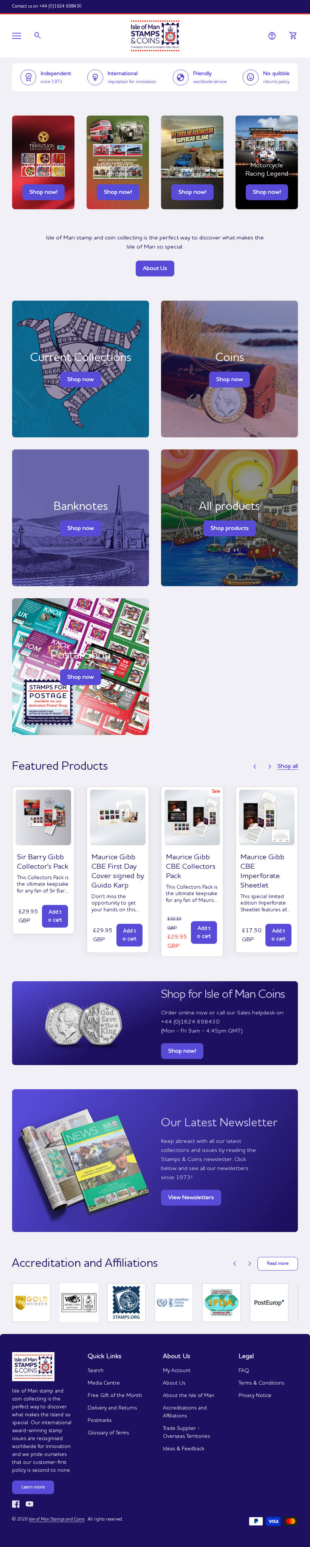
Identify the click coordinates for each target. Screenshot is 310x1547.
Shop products (230, 528)
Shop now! (43, 192)
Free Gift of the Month (115, 1395)
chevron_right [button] (269, 766)
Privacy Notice (255, 1395)
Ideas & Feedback (183, 1448)
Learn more (33, 1487)
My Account (177, 1370)
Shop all (287, 766)
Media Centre (104, 1383)
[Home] (155, 35)
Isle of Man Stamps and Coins (56, 1519)
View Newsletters (191, 1198)
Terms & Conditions (261, 1383)
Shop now (229, 380)
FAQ (244, 1370)
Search (96, 1370)
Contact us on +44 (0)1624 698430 (47, 6)
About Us (155, 269)
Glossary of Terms (108, 1433)
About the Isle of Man (188, 1395)
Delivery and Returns (112, 1408)
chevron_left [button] (254, 766)
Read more (277, 1263)
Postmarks (100, 1420)
